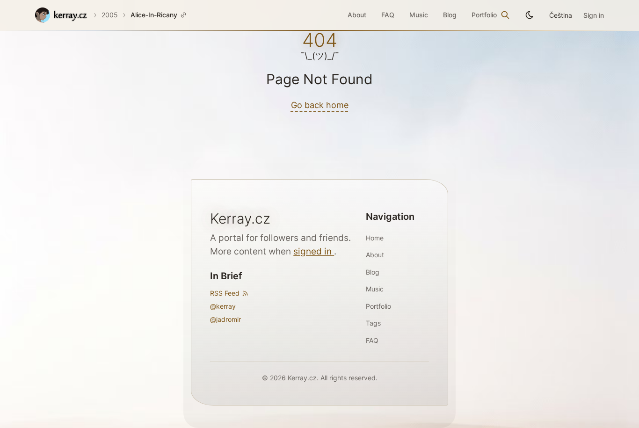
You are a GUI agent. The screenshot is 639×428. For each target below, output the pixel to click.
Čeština (560, 15)
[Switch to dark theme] (529, 15)
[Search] (505, 15)
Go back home (320, 105)
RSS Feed (225, 293)
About (357, 15)
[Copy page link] (183, 15)
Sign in (593, 15)
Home (375, 238)
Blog (450, 15)
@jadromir (225, 319)
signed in (313, 251)
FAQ (387, 15)
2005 (110, 15)
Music (418, 15)
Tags (373, 323)
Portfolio (484, 15)
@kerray (223, 306)
